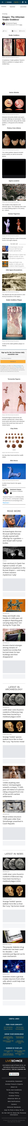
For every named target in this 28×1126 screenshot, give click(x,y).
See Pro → (17, 2)
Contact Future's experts (14, 1084)
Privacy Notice (19, 367)
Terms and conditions (14, 1090)
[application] (14, 167)
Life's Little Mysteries (8, 1027)
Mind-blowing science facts (19, 1054)
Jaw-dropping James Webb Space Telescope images (8, 1038)
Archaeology (4, 13)
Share (6, 31)
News (21, 24)
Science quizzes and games (8, 1051)
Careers (14, 1104)
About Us (14, 1087)
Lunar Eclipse (23, 6)
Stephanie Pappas (12, 23)
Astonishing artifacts (20, 1029)
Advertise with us (14, 1098)
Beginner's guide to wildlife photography (19, 1051)
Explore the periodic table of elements (8, 1041)
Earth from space (19, 1027)
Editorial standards (14, 1107)
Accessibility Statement (14, 1081)
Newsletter (23, 31)
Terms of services (17, 365)
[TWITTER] (11, 493)
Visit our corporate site (19, 1069)
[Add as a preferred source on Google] (14, 1074)
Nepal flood (12, 6)
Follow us (15, 31)
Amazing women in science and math (20, 1037)
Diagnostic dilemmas (8, 1029)
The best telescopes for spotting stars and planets (8, 1054)
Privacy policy (14, 1093)
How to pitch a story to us (14, 1110)
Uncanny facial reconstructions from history (20, 1042)
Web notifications (14, 1101)
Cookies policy (14, 1095)
